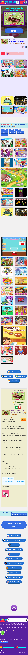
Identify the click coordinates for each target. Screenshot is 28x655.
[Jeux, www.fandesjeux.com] (9, 2)
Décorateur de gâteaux (9, 650)
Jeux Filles (7, 376)
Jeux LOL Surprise (14, 558)
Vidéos (21, 54)
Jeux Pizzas (14, 381)
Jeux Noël (21, 376)
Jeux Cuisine (14, 371)
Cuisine (18, 129)
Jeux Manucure (14, 581)
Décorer (4, 129)
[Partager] (26, 47)
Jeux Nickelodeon (14, 568)
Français (5, 641)
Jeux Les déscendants (14, 563)
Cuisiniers (4, 132)
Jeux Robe (14, 554)
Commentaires (12, 54)
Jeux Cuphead (14, 572)
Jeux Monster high (15, 577)
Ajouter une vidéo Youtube (19, 514)
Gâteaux (12, 132)
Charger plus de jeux (14, 525)
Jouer (14, 30)
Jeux (3, 54)
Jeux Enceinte (14, 535)
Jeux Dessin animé (14, 549)
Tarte (11, 129)
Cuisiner (20, 132)
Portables (4, 135)
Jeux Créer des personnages (14, 540)
